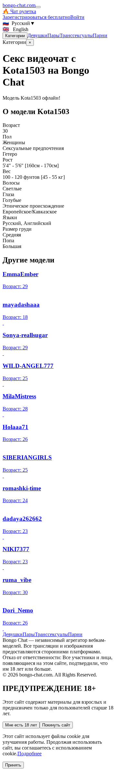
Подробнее (29, 753)
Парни (100, 35)
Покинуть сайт (56, 725)
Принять (13, 765)
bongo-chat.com (19, 5)
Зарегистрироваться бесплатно (36, 17)
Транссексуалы (76, 35)
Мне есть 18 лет (21, 725)
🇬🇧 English (15, 29)
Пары (53, 35)
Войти (77, 17)
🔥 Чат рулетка (19, 11)
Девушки (37, 35)
